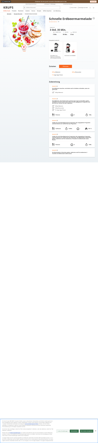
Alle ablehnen (74, 431)
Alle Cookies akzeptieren (87, 431)
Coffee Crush (6, 10)
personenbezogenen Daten (31, 423)
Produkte (14, 10)
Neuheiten (21, 10)
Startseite (9, 13)
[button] (73, 7)
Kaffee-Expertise (47, 10)
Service (33, 10)
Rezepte (39, 10)
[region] (49, 431)
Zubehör (27, 10)
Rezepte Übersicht (18, 13)
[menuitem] (6, 11)
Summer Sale (6, 2)
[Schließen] (95, 430)
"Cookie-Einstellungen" (15, 432)
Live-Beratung (56, 10)
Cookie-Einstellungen (62, 431)
